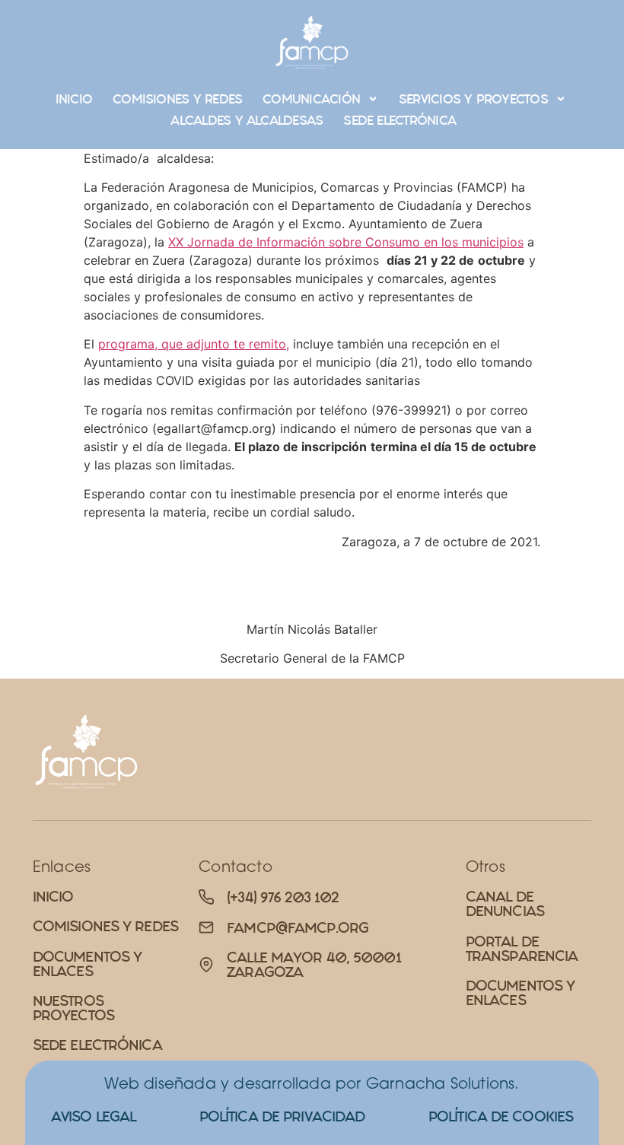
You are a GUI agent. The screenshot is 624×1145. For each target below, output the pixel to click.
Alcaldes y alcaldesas (246, 120)
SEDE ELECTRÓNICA (399, 120)
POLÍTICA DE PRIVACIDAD (282, 1116)
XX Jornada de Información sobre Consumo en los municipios (346, 242)
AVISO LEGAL (93, 1116)
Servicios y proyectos (473, 99)
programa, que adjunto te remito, (193, 343)
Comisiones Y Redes (177, 99)
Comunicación (311, 99)
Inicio (74, 99)
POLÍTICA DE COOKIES (500, 1116)
